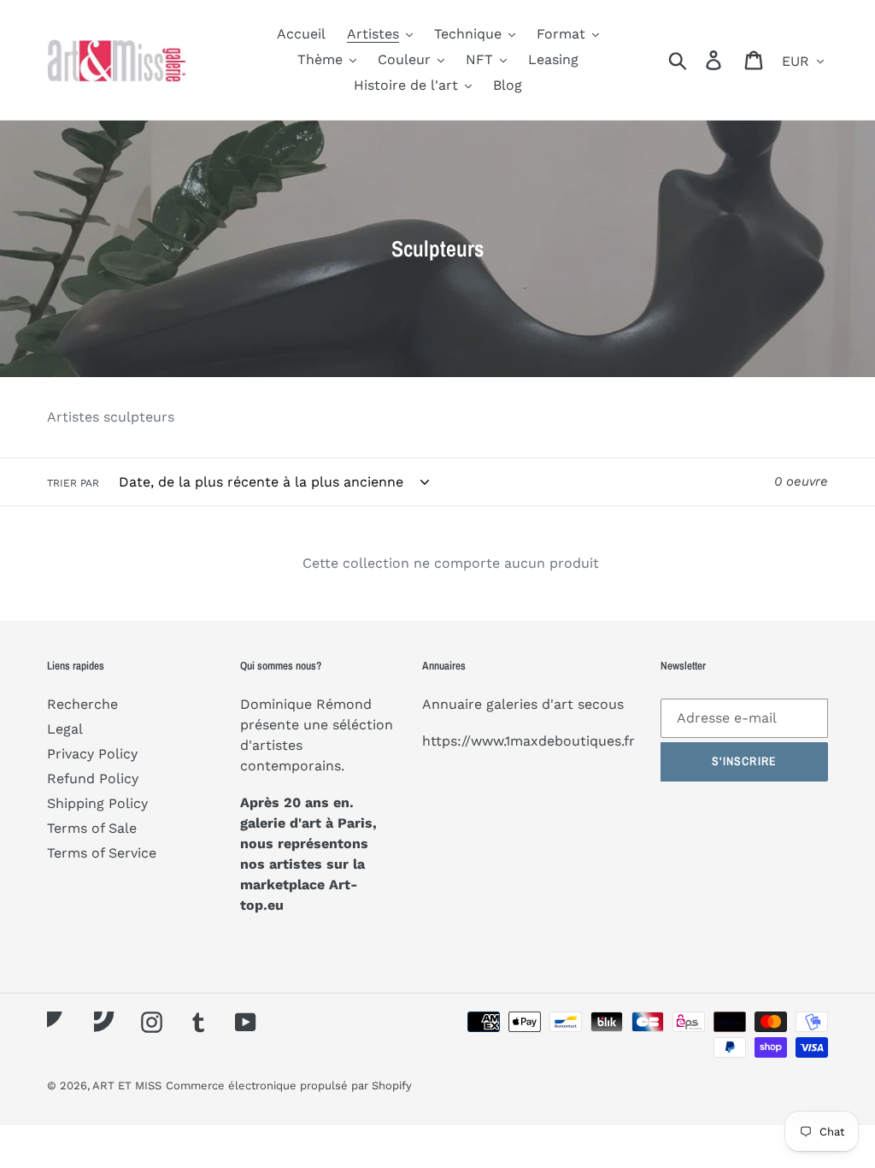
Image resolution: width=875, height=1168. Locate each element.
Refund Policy (92, 778)
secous (601, 704)
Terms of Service (101, 853)
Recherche (82, 704)
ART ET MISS (126, 1085)
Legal (65, 729)
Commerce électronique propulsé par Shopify (289, 1085)
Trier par (73, 483)
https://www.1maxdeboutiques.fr (528, 741)
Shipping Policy (97, 803)
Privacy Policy (92, 754)
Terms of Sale (92, 828)
